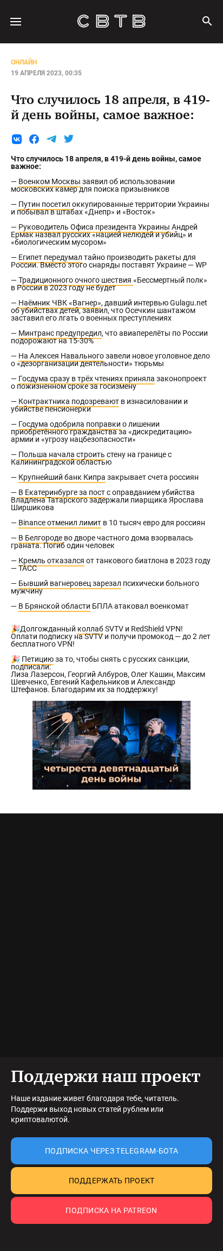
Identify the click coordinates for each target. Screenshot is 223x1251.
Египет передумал (50, 257)
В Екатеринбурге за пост (61, 492)
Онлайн (24, 62)
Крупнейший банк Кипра (62, 477)
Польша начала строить (61, 454)
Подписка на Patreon (111, 1210)
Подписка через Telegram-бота (111, 1150)
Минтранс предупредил (60, 333)
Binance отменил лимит (59, 522)
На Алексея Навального (61, 355)
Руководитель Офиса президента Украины (95, 227)
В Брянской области (54, 606)
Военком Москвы (49, 181)
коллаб (90, 628)
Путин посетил (45, 204)
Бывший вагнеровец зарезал (69, 583)
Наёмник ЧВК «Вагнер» (59, 302)
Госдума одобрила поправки (69, 424)
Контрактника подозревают (68, 401)
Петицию (38, 659)
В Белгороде (41, 537)
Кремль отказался (51, 560)
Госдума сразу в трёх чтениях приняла (86, 378)
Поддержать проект (112, 1180)
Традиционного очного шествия (75, 280)
